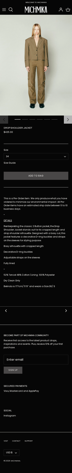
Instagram (10, 415)
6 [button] (54, 119)
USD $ (9, 452)
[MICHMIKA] (36, 9)
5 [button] (47, 119)
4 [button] (39, 119)
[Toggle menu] (4, 10)
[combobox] (36, 156)
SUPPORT (29, 441)
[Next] (68, 120)
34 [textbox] (7, 156)
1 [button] (17, 119)
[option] (36, 65)
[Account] (60, 10)
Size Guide (10, 163)
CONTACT (16, 441)
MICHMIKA (15, 461)
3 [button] (32, 119)
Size (6, 150)
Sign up (13, 370)
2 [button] (25, 119)
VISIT (6, 441)
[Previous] (4, 120)
